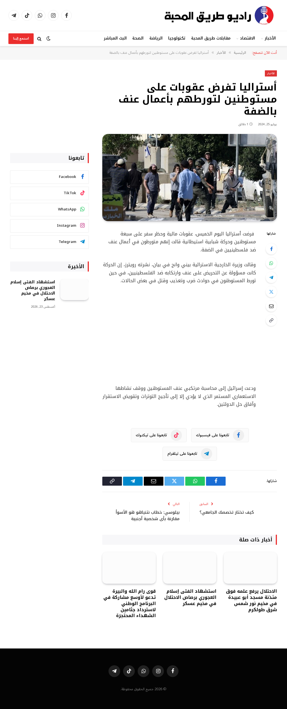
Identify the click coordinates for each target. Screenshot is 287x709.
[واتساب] (271, 263)
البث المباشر (115, 38)
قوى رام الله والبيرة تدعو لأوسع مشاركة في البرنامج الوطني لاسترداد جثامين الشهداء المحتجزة (129, 603)
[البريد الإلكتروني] (271, 306)
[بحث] (39, 38)
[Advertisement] (168, 334)
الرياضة (156, 38)
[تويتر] (271, 291)
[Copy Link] (271, 320)
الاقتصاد (247, 38)
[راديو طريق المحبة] (220, 15)
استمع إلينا (21, 38)
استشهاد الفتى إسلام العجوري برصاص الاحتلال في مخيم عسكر (190, 597)
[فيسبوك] (271, 248)
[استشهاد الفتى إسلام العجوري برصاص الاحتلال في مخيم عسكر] (189, 568)
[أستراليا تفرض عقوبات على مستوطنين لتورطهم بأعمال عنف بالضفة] (189, 177)
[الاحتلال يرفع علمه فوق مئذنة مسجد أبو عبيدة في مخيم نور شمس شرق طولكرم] (250, 568)
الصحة (138, 38)
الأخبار (270, 38)
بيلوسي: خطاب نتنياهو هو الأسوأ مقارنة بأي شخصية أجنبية (148, 515)
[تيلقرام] (271, 277)
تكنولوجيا (176, 38)
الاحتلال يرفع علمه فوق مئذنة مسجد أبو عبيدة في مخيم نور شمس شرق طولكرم (251, 600)
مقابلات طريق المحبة (211, 38)
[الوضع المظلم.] (48, 38)
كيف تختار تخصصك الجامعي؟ (227, 512)
